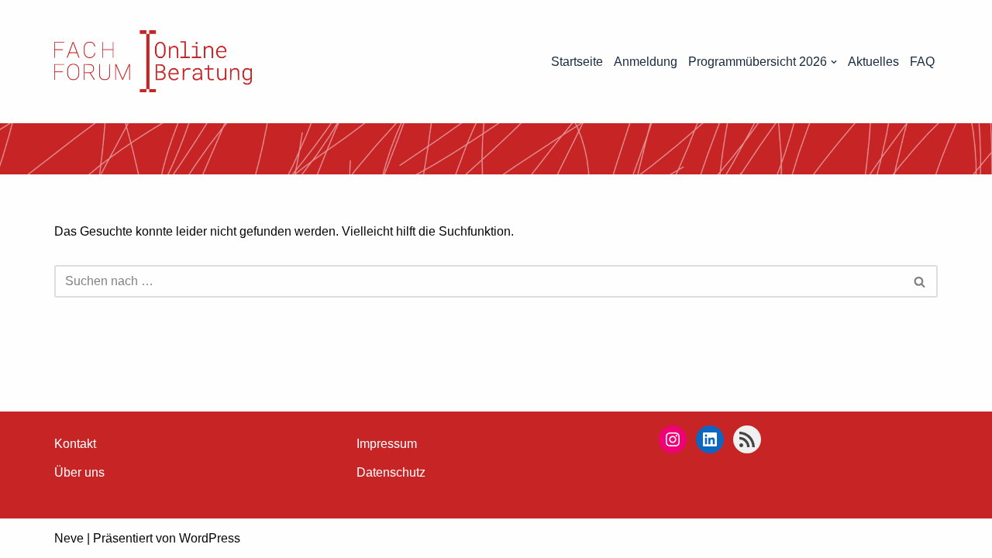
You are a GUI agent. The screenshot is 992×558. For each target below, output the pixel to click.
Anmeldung (645, 61)
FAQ (922, 61)
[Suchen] (920, 281)
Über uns (79, 472)
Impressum (386, 443)
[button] (834, 62)
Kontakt (75, 443)
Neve (69, 538)
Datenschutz (390, 472)
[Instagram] (673, 439)
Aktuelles (873, 61)
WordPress (209, 538)
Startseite (577, 61)
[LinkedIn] (710, 439)
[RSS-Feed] (747, 439)
